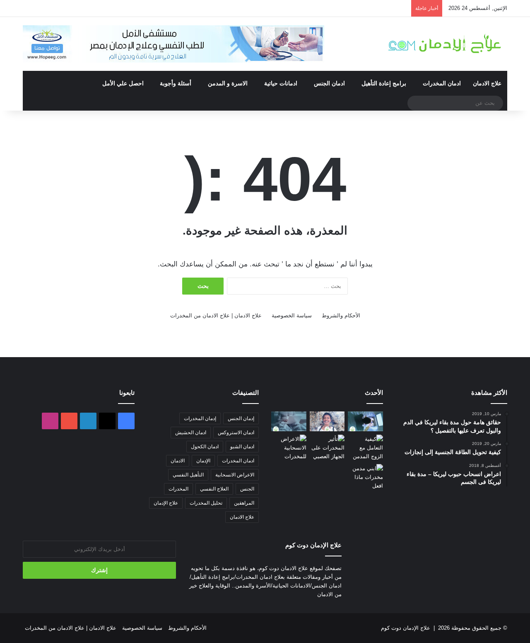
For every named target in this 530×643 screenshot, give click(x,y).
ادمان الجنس (329, 83)
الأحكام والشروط (341, 315)
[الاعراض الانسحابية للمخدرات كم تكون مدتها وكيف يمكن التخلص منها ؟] (288, 448)
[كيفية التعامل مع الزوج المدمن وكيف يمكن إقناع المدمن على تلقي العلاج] (365, 448)
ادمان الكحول (205, 447)
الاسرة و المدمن (228, 83)
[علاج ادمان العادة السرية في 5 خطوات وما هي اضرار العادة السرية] (288, 421)
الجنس (247, 489)
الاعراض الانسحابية (234, 475)
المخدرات (178, 489)
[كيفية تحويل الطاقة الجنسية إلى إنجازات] (327, 421)
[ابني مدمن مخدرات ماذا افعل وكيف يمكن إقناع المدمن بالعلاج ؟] (365, 477)
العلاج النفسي (214, 489)
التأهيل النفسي (188, 475)
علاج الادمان (487, 83)
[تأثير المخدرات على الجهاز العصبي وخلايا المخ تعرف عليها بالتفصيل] (327, 448)
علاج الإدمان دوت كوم (405, 628)
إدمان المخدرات (200, 418)
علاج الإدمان (166, 503)
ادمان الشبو (242, 447)
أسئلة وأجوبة (175, 83)
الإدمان (203, 461)
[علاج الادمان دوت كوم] (445, 44)
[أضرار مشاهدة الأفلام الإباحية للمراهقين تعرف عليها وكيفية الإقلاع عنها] (365, 421)
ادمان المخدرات (442, 83)
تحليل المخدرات (206, 503)
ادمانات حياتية (280, 83)
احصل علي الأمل (123, 83)
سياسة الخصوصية (292, 315)
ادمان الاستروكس (236, 432)
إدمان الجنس (241, 418)
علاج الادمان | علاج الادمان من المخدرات (216, 315)
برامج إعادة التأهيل (383, 83)
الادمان (178, 461)
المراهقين (244, 503)
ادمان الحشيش (190, 432)
